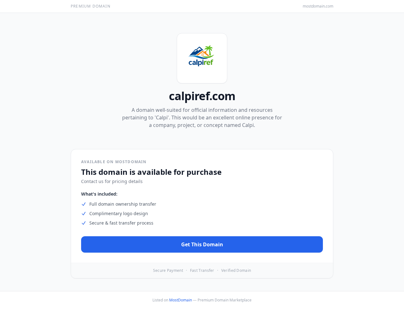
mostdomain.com (318, 6)
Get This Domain (202, 244)
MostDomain (180, 300)
